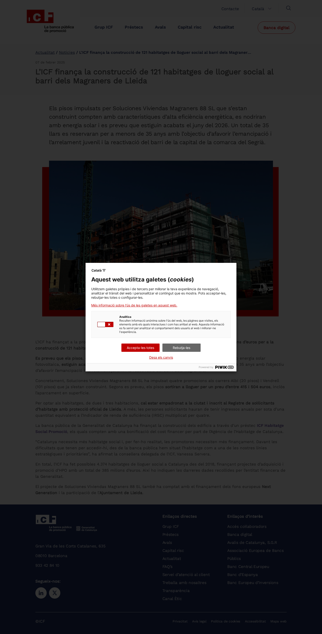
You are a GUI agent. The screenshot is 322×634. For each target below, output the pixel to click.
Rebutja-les (181, 348)
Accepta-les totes (140, 348)
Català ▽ (98, 270)
